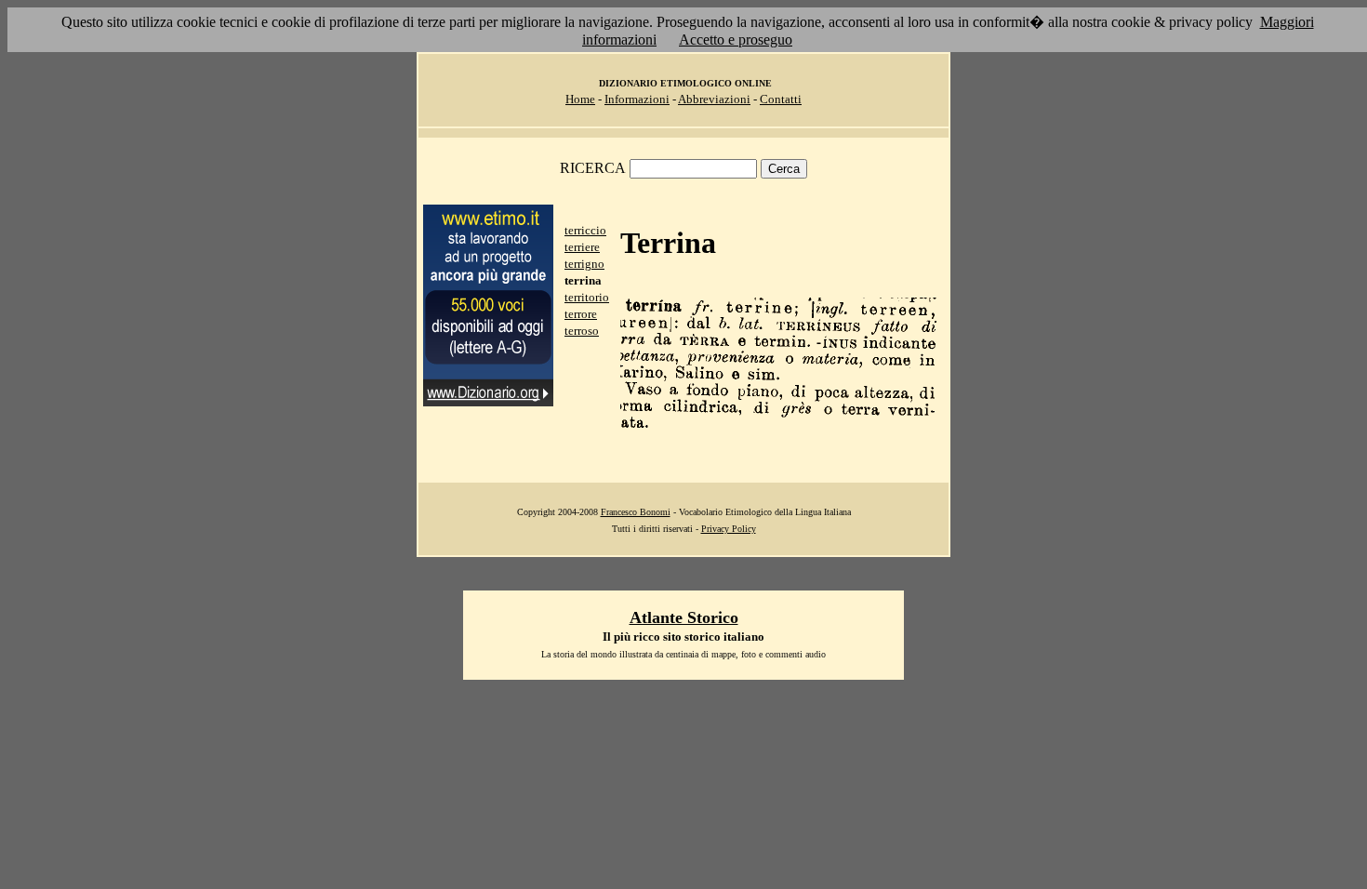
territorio (586, 297)
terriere (582, 247)
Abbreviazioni (714, 99)
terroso (581, 331)
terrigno (584, 264)
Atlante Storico (684, 617)
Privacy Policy (728, 529)
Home (580, 99)
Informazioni (637, 99)
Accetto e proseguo (735, 39)
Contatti (781, 99)
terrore (580, 314)
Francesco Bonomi (635, 512)
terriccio (585, 230)
